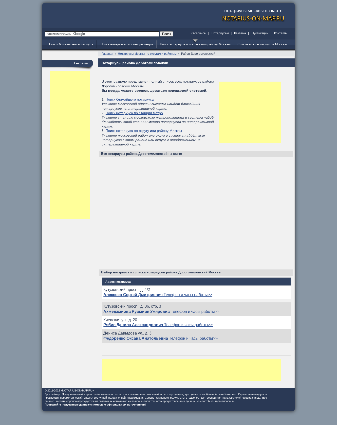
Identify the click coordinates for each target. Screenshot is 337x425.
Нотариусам (220, 33)
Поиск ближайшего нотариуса (71, 44)
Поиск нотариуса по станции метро (126, 44)
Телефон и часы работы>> (157, 295)
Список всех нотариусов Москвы (262, 44)
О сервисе (198, 33)
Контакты (280, 33)
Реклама (240, 33)
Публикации (260, 33)
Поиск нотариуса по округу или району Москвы (195, 44)
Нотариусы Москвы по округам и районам (147, 53)
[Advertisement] (70, 145)
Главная (107, 53)
